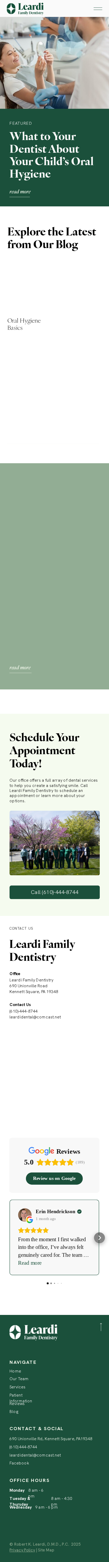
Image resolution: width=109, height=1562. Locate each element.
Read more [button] (30, 1263)
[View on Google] (24, 1215)
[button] (9, 1237)
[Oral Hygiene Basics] (28, 280)
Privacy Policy (22, 1550)
